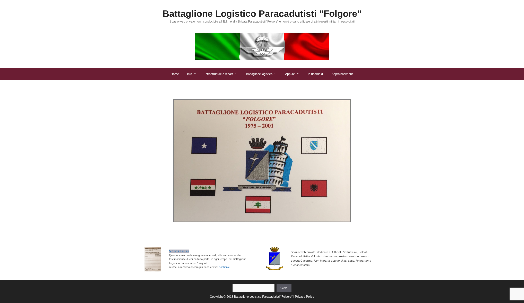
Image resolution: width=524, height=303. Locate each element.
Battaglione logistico (259, 74)
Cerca (283, 287)
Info (189, 74)
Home (175, 74)
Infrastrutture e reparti (219, 74)
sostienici (224, 267)
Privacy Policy (304, 296)
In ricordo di (315, 74)
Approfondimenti (342, 74)
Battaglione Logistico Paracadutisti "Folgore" (262, 13)
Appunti (290, 74)
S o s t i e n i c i (179, 251)
